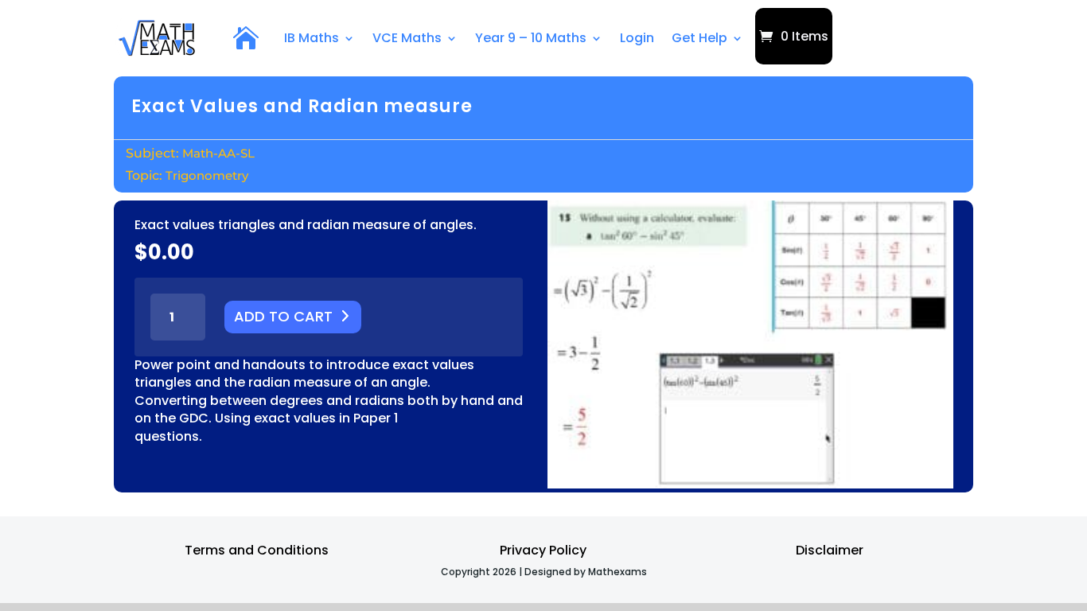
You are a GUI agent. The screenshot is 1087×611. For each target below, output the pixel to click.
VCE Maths (407, 38)
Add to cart (283, 316)
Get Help (699, 38)
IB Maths (311, 38)
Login (637, 38)
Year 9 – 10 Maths (530, 38)
